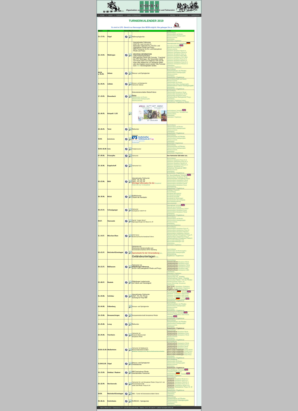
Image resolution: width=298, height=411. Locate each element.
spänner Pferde (184, 335)
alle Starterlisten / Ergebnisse (182, 288)
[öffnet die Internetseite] (126, 167)
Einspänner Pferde (183, 262)
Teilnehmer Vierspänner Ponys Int (176, 54)
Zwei (179, 266)
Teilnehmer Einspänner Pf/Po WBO (177, 55)
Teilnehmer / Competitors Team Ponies (178, 297)
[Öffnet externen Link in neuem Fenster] (130, 115)
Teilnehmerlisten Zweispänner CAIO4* (177, 208)
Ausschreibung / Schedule (174, 110)
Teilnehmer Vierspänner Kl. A (175, 166)
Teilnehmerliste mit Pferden (174, 82)
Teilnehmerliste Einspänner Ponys (176, 95)
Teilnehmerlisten (171, 113)
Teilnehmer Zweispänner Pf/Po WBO (177, 57)
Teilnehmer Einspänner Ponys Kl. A (177, 59)
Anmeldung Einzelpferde (174, 195)
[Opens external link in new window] (126, 222)
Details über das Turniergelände (141, 185)
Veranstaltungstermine (138, 141)
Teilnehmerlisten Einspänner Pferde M (177, 231)
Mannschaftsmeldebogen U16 (175, 240)
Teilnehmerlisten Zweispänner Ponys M (178, 230)
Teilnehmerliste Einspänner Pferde (176, 92)
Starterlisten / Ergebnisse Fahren (176, 100)
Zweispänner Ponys (183, 333)
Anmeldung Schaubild (173, 196)
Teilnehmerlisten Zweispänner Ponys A (178, 236)
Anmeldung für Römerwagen (175, 198)
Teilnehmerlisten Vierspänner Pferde (177, 177)
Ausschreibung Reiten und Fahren (176, 79)
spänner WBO (184, 268)
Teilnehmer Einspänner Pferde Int (176, 50)
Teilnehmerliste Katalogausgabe (141, 98)
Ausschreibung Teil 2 (173, 275)
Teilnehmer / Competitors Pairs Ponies (178, 295)
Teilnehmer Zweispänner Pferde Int (177, 52)
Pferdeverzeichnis (172, 37)
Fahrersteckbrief (171, 203)
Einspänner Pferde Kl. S (181, 379)
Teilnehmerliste (171, 276)
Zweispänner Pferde (184, 265)
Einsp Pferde (188, 353)
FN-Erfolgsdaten (183, 289)
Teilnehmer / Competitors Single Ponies (178, 293)
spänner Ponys (185, 266)
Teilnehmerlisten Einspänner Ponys (177, 185)
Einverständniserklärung (174, 201)
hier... (161, 253)
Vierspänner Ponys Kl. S (182, 383)
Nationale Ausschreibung (174, 47)
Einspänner (158, 183)
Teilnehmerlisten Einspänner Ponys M (177, 228)
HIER (138, 65)
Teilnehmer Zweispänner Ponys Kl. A (177, 62)
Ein (179, 268)
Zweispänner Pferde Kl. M (182, 385)
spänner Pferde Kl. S (183, 382)
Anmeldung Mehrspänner (174, 193)
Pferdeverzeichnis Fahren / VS (175, 281)
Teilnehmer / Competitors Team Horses (178, 314)
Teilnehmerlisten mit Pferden (175, 34)
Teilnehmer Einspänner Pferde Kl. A (177, 60)
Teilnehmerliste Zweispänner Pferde (177, 94)
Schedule (174, 205)
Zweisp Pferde (188, 349)
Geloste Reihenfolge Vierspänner (176, 283)
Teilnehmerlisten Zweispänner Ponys (177, 182)
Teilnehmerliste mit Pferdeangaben (176, 251)
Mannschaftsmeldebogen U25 (175, 241)
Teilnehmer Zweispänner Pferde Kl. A (177, 63)
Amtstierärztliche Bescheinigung (176, 200)
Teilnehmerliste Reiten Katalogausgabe (178, 84)
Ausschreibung (171, 32)
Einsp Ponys (187, 354)
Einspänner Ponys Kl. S (181, 380)
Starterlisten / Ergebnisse (174, 40)
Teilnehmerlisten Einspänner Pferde (177, 183)
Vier (176, 382)
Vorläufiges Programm (173, 190)
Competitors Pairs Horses (174, 371)
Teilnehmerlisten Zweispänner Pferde (177, 180)
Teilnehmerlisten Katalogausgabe (176, 36)
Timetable (176, 299)
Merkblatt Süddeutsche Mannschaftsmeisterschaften (148, 351)
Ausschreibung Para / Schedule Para (177, 112)
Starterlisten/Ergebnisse (174, 225)
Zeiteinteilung (170, 39)
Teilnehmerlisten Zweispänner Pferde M (178, 233)
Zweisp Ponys (188, 351)
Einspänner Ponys (183, 263)
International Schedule (173, 46)
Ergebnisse (170, 395)
